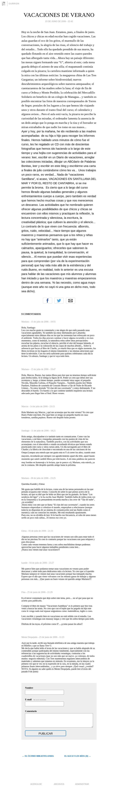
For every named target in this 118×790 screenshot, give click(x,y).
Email (70, 300)
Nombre (29, 688)
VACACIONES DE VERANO (59, 15)
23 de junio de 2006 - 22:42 (59, 21)
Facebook (47, 300)
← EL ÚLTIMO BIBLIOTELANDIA (38, 756)
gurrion (14, 3)
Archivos (59, 784)
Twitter (59, 300)
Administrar (82, 784)
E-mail (35, 699)
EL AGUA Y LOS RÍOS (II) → (77, 756)
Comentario (31, 711)
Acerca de (36, 784)
